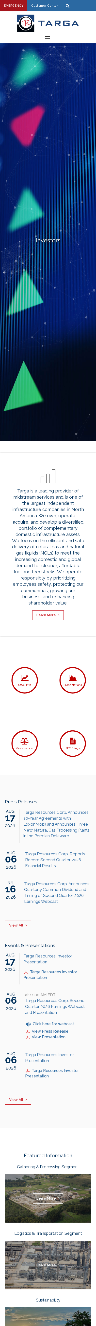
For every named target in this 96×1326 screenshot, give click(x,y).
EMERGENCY (13, 5)
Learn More (46, 615)
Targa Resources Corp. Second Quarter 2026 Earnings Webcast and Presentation (55, 1006)
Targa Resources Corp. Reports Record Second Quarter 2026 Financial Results (55, 859)
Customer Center (44, 5)
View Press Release (50, 1031)
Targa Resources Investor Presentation (50, 975)
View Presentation (48, 1037)
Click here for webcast (53, 1024)
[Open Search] (47, 38)
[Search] (68, 5)
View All (16, 925)
